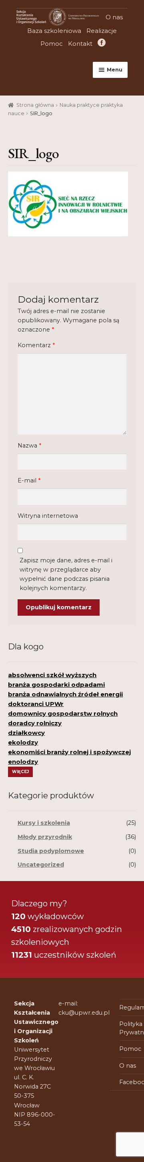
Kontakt (80, 43)
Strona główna (35, 105)
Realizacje (101, 31)
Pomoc (51, 43)
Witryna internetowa (48, 515)
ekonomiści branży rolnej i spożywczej (69, 752)
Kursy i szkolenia (44, 822)
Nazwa (29, 445)
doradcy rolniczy (35, 723)
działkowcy (26, 733)
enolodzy (23, 761)
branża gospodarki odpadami (56, 684)
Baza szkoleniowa (54, 31)
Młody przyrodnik (45, 836)
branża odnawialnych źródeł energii (65, 694)
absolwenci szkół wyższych (52, 675)
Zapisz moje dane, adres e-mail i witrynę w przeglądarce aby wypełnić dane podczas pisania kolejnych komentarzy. (66, 574)
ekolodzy (23, 742)
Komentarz (36, 345)
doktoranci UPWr (36, 704)
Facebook (101, 44)
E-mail (29, 480)
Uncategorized (41, 864)
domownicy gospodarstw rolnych (63, 713)
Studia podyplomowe (51, 851)
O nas (114, 17)
